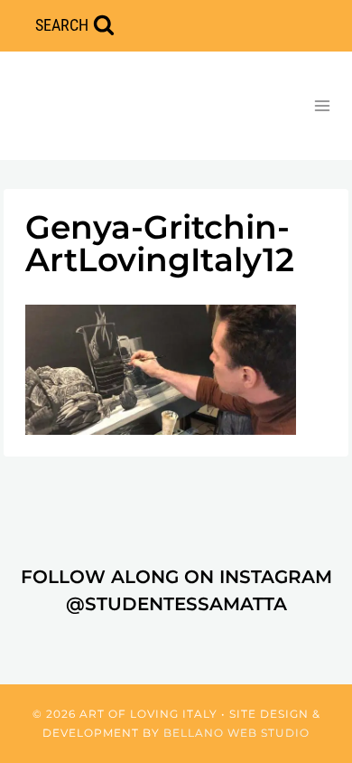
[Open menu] (321, 105)
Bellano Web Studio (236, 732)
